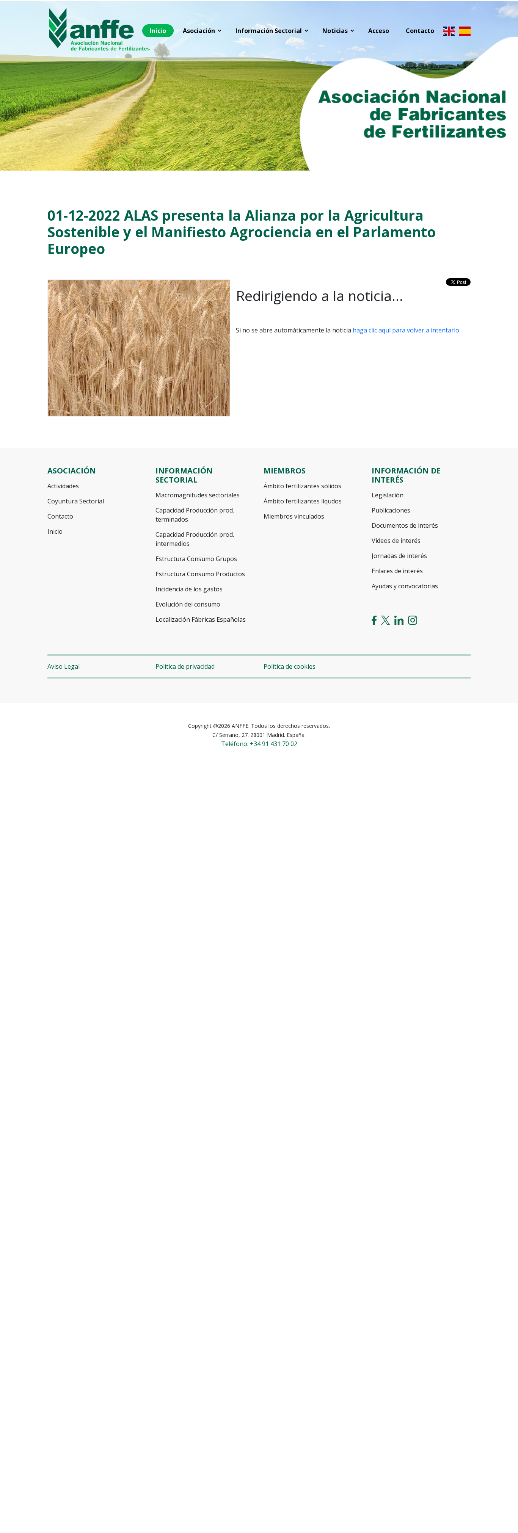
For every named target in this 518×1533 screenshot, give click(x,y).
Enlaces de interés (397, 571)
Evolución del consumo (187, 604)
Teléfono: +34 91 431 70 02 (259, 744)
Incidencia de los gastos (189, 589)
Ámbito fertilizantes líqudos (303, 501)
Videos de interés (396, 540)
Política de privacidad (185, 666)
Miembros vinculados (294, 516)
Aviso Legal (63, 666)
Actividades (63, 486)
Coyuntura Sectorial (75, 501)
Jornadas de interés (399, 556)
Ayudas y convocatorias (405, 586)
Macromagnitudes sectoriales (197, 495)
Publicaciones (391, 510)
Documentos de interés (405, 525)
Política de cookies (290, 666)
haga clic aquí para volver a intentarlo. (406, 330)
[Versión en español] (465, 31)
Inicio (55, 531)
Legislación (387, 495)
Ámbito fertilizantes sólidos (302, 486)
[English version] (449, 31)
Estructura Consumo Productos (200, 574)
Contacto (60, 516)
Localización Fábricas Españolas (200, 619)
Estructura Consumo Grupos (196, 559)
